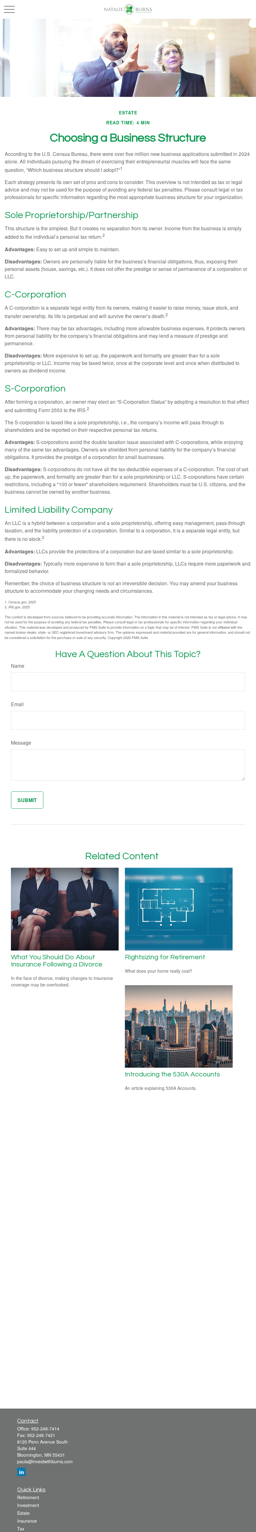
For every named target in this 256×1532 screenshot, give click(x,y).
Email (17, 704)
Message (21, 742)
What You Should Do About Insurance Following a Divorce (56, 961)
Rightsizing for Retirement (165, 957)
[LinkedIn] (21, 1472)
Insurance (27, 1521)
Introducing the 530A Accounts (172, 1074)
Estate (23, 1513)
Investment (28, 1505)
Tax (20, 1528)
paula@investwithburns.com (45, 1461)
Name (17, 665)
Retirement (28, 1497)
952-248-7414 (45, 1428)
